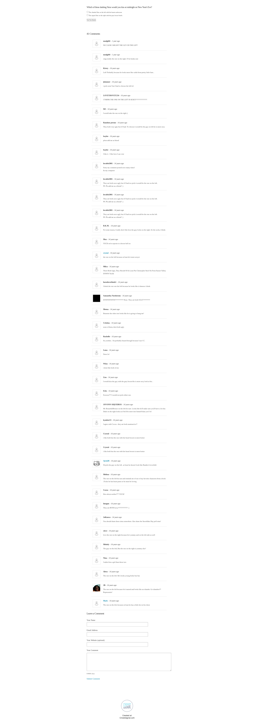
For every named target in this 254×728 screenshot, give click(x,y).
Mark (105, 601)
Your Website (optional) (96, 640)
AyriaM (106, 461)
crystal (105, 253)
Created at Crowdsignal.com (127, 716)
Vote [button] (88, 20)
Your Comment (92, 650)
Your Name (91, 620)
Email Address (92, 630)
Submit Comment (93, 679)
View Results (92, 20)
